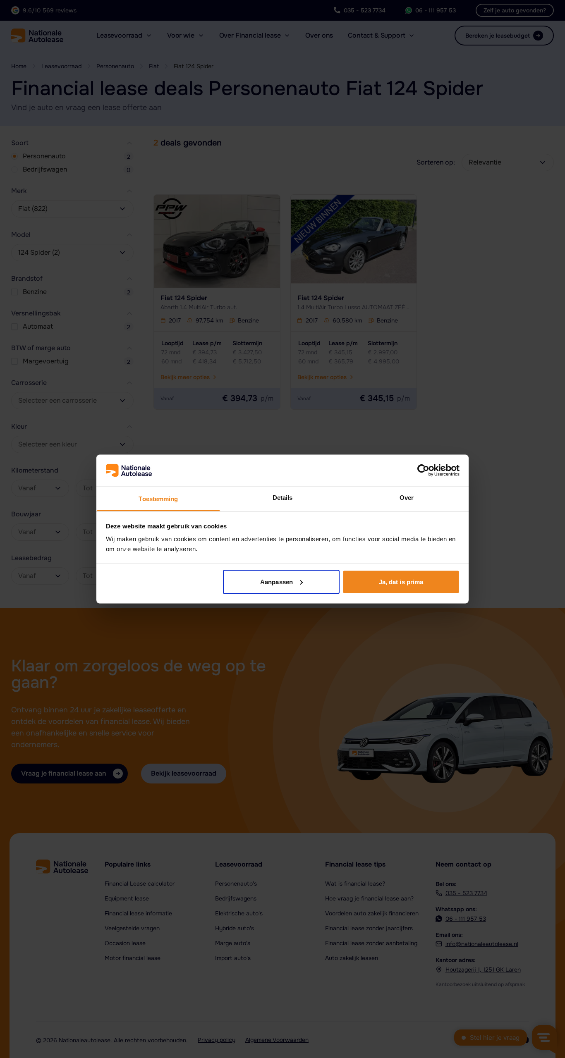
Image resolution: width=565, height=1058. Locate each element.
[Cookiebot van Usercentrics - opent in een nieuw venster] (423, 470)
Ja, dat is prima (401, 581)
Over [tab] (407, 497)
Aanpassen (276, 581)
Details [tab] (283, 497)
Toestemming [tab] (158, 498)
